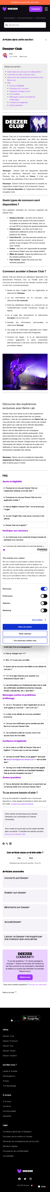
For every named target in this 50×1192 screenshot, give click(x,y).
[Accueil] (10, 9)
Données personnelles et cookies (17, 1136)
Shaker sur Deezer (15, 893)
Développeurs (9, 1076)
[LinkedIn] (10, 844)
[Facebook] (4, 844)
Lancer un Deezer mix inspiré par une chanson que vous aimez (23, 938)
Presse (6, 1081)
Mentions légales (10, 1146)
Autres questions (16, 105)
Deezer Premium (10, 1041)
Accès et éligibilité (17, 86)
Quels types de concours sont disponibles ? (24, 72)
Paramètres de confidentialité (15, 1151)
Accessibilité (8, 1156)
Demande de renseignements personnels (21, 1141)
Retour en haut (9, 992)
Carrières (7, 1106)
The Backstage (9, 1086)
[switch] (44, 596)
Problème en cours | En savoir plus (25, 2)
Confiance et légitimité (19, 102)
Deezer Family (9, 1051)
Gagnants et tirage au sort (20, 91)
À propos (7, 1101)
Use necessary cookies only (25, 641)
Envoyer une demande (38, 984)
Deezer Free (8, 1036)
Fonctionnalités (40, 18)
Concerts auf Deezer (16, 878)
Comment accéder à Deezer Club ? (21, 74)
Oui (19, 858)
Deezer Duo (8, 1046)
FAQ (8, 83)
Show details (37, 620)
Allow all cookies (25, 627)
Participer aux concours (19, 88)
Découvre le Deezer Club (15, 834)
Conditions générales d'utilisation (17, 1131)
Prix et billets (15, 94)
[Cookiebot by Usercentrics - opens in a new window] (37, 549)
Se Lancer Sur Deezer (25, 18)
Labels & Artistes (10, 1071)
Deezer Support (9, 18)
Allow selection (25, 634)
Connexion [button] (35, 9)
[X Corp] (7, 844)
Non (31, 858)
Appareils (7, 1116)
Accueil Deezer (12, 922)
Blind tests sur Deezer (17, 907)
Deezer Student (10, 1055)
